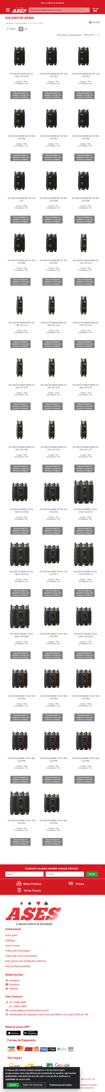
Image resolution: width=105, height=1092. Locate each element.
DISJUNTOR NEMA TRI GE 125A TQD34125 (85, 510)
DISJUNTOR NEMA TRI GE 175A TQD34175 (85, 572)
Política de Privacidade (17, 950)
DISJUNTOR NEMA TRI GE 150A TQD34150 (21, 572)
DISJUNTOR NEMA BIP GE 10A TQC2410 (53, 75)
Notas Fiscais (32, 890)
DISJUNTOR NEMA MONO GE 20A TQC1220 (53, 324)
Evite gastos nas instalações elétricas (25, 961)
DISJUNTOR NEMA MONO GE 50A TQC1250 (21, 448)
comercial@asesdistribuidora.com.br (29, 1010)
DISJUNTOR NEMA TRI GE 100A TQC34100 (21, 510)
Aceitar (13, 1085)
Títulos (79, 884)
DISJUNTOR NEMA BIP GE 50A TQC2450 (85, 199)
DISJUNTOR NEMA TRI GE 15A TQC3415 (53, 572)
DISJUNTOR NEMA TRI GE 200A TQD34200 (21, 635)
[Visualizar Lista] (25, 29)
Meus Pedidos (32, 884)
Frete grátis (11, 935)
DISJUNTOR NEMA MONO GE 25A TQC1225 (85, 324)
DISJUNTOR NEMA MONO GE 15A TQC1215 (21, 324)
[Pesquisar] (87, 10)
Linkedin (13, 988)
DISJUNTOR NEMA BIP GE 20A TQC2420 (21, 137)
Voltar (95, 22)
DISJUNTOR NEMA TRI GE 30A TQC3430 (53, 697)
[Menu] (7, 10)
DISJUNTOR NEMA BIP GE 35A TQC (21, 199)
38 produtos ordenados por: (69, 35)
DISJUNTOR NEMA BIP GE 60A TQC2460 (21, 261)
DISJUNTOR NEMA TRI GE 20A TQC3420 (53, 635)
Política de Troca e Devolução (21, 956)
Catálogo (10, 940)
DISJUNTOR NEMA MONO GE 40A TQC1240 (85, 386)
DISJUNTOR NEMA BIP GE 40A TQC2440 (53, 199)
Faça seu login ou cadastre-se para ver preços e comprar (20, 95)
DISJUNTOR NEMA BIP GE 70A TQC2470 (53, 261)
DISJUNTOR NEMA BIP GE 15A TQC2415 (85, 75)
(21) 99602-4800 (18, 1006)
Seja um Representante (17, 966)
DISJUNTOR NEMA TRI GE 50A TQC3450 (53, 759)
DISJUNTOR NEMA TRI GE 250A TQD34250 (85, 635)
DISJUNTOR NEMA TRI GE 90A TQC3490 (53, 821)
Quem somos (12, 945)
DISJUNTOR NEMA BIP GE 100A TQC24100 (21, 75)
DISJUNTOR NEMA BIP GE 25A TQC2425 (53, 137)
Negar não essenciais (33, 1085)
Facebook (14, 984)
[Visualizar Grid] (21, 29)
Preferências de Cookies (60, 1085)
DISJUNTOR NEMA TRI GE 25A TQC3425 (21, 697)
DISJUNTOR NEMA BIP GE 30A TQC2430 (85, 137)
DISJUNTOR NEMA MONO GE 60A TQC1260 (53, 448)
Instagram (14, 980)
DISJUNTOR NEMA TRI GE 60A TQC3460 (85, 759)
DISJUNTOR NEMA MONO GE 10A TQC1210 (85, 261)
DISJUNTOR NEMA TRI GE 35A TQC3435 (85, 697)
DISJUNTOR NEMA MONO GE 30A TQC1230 (21, 386)
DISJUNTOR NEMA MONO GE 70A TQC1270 (85, 448)
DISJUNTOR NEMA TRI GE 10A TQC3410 (53, 510)
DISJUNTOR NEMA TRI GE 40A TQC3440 (21, 759)
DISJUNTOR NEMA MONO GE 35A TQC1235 (53, 386)
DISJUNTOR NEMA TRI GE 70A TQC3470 (21, 821)
